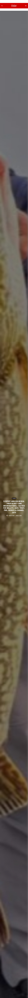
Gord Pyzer (11, 515)
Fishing (14, 498)
